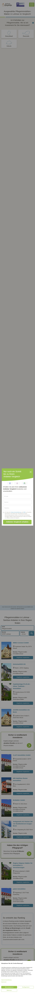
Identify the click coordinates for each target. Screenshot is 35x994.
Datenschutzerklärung (16, 512)
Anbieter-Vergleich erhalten (17, 522)
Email (6, 496)
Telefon (6, 508)
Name (6, 502)
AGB (24, 512)
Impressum (3, 982)
